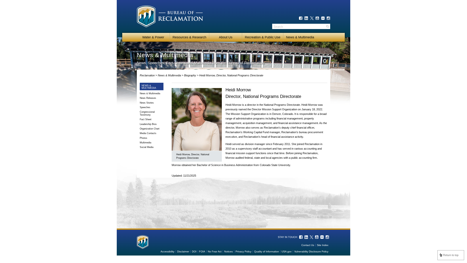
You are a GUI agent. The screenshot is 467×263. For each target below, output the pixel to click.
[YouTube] (317, 18)
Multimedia (145, 142)
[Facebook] (300, 18)
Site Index (322, 245)
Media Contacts (148, 133)
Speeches (145, 107)
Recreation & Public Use (262, 37)
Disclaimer (183, 251)
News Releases (148, 98)
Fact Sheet (145, 119)
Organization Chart (149, 128)
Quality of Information (266, 251)
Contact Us (307, 245)
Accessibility (167, 251)
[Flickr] (323, 18)
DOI (194, 251)
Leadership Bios (148, 124)
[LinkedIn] (306, 18)
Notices (228, 251)
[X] (312, 18)
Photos (143, 138)
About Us (225, 37)
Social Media (146, 147)
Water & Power (153, 37)
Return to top (450, 255)
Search (327, 26)
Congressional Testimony (147, 113)
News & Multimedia (300, 37)
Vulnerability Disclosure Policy (311, 251)
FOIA (202, 251)
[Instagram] (328, 18)
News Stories (147, 102)
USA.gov (286, 251)
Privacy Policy (243, 251)
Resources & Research (189, 37)
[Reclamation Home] (170, 16)
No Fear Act (214, 251)
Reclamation (147, 75)
